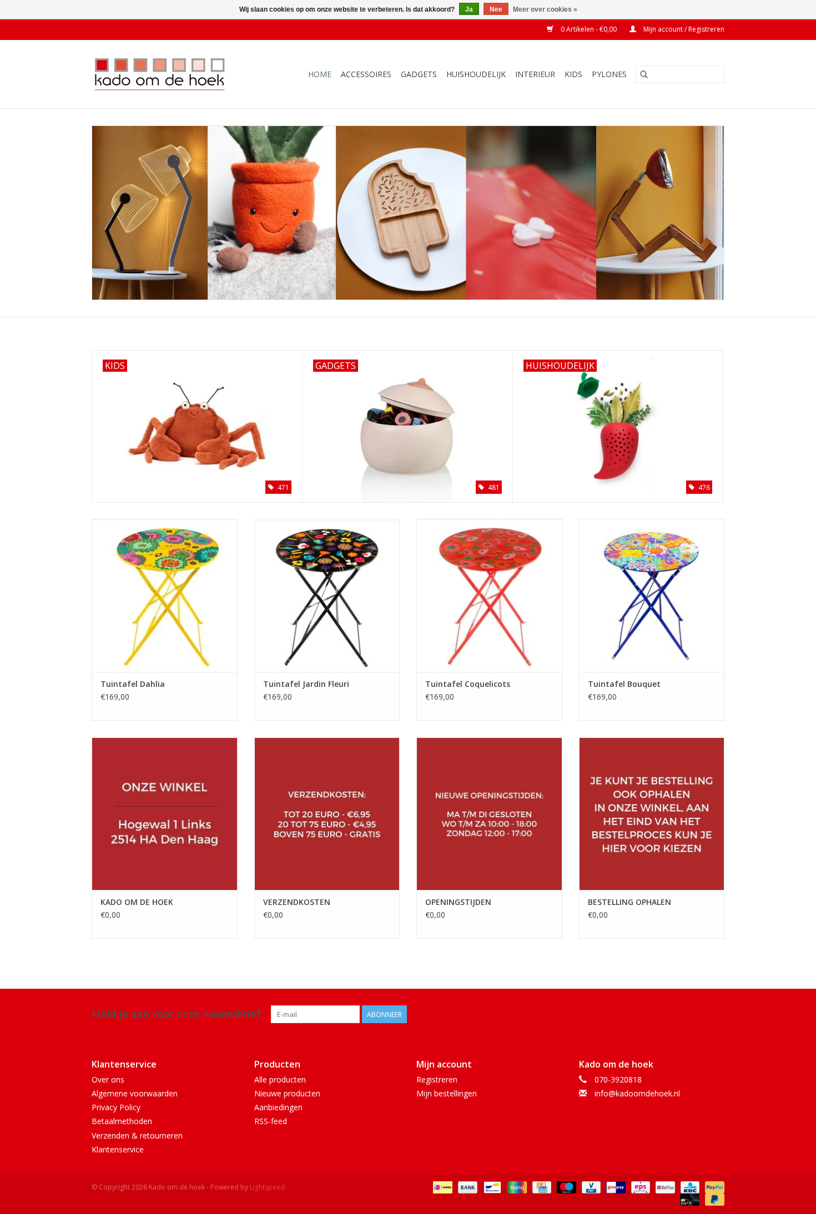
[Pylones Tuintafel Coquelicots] (489, 595)
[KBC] (689, 1186)
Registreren (436, 1079)
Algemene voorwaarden (135, 1093)
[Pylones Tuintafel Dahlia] (165, 595)
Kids (573, 74)
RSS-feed (270, 1121)
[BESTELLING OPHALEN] (652, 813)
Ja (469, 9)
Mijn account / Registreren (683, 29)
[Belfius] (664, 1186)
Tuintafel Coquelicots (467, 684)
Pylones (609, 74)
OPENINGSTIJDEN (458, 902)
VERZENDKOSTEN (296, 902)
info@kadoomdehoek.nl (637, 1093)
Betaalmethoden (122, 1121)
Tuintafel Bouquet (624, 684)
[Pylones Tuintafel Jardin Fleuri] (327, 595)
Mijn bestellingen (446, 1093)
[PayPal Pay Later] (712, 1198)
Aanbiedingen (278, 1107)
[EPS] (639, 1186)
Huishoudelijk (476, 74)
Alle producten (280, 1079)
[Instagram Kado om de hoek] (715, 1014)
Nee (496, 9)
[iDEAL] (441, 1186)
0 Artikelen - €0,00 (588, 29)
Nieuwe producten (287, 1093)
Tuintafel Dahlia (132, 684)
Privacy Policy (116, 1107)
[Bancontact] (491, 1186)
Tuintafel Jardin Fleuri (306, 684)
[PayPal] (712, 1186)
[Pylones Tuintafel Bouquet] (652, 595)
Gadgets (419, 74)
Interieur (535, 74)
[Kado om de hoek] (169, 74)
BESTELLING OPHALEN (629, 902)
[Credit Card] (540, 1186)
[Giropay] (614, 1186)
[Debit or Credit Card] (688, 1198)
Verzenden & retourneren (137, 1135)
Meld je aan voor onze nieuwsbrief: (177, 1014)
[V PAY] (590, 1186)
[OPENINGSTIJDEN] (489, 813)
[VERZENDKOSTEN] (327, 813)
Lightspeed (267, 1187)
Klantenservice (118, 1149)
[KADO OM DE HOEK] (165, 813)
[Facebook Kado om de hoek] (695, 1014)
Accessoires (366, 74)
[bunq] (515, 1186)
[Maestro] (565, 1186)
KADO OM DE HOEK (136, 902)
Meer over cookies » (545, 9)
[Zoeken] (644, 74)
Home (319, 74)
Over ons (108, 1079)
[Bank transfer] (466, 1186)
